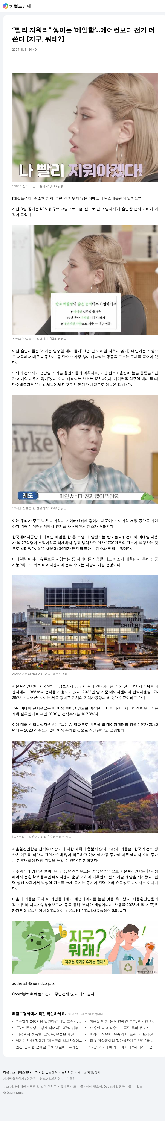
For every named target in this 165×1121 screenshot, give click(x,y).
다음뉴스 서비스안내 (17, 1072)
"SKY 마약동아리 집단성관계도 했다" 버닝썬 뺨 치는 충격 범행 (122, 1040)
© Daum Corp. (13, 1092)
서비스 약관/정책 (88, 1072)
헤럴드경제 (20, 6)
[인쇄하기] (154, 61)
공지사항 (67, 1072)
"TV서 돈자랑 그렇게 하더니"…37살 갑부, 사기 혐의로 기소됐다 (49, 1028)
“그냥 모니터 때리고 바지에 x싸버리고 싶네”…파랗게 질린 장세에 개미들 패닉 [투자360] (122, 1047)
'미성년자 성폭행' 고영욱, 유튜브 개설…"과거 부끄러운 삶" (49, 1034)
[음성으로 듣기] (128, 61)
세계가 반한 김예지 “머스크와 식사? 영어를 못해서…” (49, 1040)
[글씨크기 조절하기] (145, 61)
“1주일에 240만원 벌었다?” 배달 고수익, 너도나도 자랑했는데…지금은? (49, 1021)
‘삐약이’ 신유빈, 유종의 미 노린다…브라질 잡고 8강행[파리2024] (122, 1034)
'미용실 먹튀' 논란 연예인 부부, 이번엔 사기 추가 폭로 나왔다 (122, 1021)
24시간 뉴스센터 (46, 1072)
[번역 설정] (136, 61)
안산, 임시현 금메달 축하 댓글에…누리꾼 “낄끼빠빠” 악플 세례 (49, 1047)
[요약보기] (119, 61)
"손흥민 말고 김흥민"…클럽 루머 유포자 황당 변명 (122, 1028)
